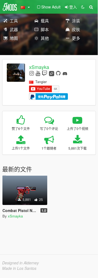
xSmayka (39, 66)
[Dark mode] (83, 7)
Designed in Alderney (20, 262)
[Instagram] (31, 73)
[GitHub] (58, 73)
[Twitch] (45, 73)
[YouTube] (37, 73)
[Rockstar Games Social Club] (52, 73)
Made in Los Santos (19, 268)
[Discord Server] (65, 73)
